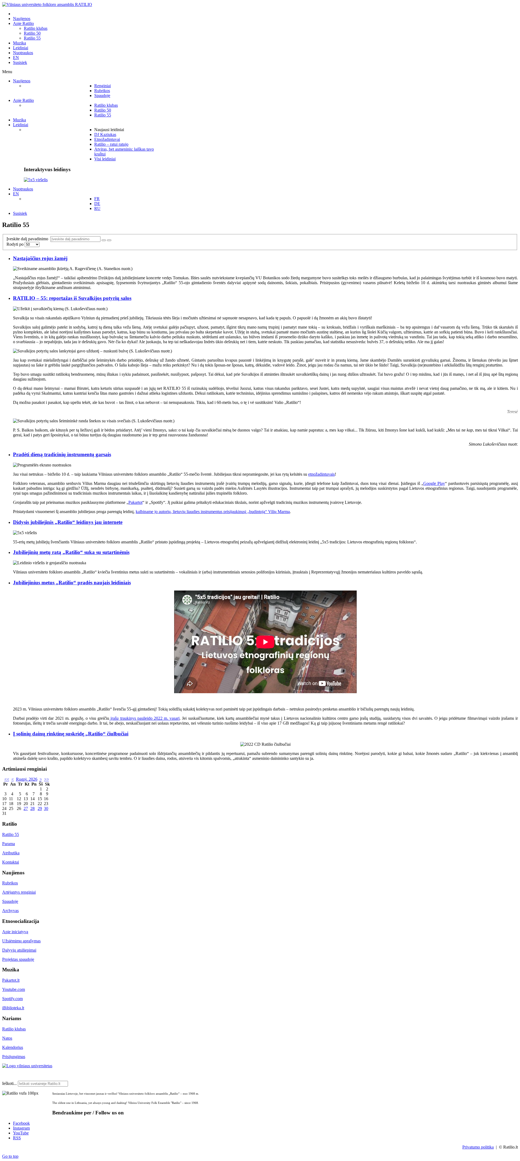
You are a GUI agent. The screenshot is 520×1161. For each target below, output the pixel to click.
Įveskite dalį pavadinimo (28, 238)
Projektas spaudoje (18, 959)
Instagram (21, 1128)
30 (46, 808)
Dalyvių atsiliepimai (19, 950)
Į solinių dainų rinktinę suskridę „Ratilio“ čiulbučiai (70, 734)
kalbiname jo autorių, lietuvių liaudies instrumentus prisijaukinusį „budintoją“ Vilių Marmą (213, 511)
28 (32, 808)
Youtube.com (13, 989)
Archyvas (10, 910)
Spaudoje (10, 901)
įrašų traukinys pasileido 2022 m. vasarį (144, 718)
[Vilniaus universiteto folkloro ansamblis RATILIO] (47, 4)
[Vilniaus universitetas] (27, 1065)
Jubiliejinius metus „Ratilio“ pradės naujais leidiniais (72, 582)
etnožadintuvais (321, 474)
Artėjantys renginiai (19, 892)
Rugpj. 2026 (26, 779)
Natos (7, 1038)
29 (40, 808)
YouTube (21, 1133)
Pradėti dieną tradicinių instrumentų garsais (62, 454)
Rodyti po (15, 244)
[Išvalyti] (109, 240)
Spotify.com (12, 998)
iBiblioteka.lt (13, 1008)
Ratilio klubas (14, 1029)
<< (6, 779)
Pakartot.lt (11, 980)
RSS (17, 1138)
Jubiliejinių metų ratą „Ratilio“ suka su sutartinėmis (71, 552)
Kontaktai (10, 862)
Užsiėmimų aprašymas (21, 941)
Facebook (21, 1123)
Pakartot (135, 502)
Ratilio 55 (10, 834)
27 (26, 808)
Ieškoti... (9, 1083)
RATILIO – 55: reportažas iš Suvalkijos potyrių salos (72, 298)
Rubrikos (10, 883)
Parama (8, 843)
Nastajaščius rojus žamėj (40, 258)
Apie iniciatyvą (15, 931)
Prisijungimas (13, 1056)
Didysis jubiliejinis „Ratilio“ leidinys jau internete (67, 522)
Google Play (434, 483)
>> (46, 779)
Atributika (11, 853)
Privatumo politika (478, 1147)
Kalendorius (12, 1047)
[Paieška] (104, 240)
